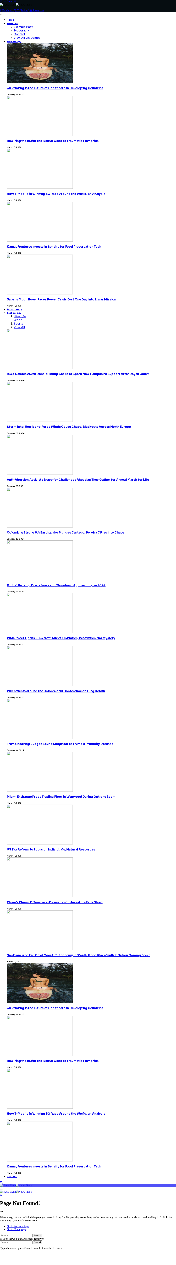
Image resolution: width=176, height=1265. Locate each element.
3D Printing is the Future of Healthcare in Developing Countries (55, 88)
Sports (18, 323)
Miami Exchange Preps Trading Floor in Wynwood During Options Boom (61, 797)
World (18, 320)
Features (12, 23)
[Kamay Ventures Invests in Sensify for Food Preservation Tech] (40, 1212)
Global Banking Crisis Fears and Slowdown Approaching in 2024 (56, 585)
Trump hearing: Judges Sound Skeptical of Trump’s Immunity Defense (60, 744)
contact (12, 1176)
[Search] (1, 1182)
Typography (22, 30)
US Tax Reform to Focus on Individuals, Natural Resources (51, 849)
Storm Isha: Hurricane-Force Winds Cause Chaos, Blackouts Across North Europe (69, 427)
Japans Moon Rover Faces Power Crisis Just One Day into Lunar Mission (61, 299)
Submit (37, 1242)
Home (10, 20)
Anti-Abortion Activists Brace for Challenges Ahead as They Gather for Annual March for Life (78, 480)
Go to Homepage (16, 1229)
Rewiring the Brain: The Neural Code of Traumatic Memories (52, 141)
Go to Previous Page (18, 1226)
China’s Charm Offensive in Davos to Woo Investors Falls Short (55, 902)
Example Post (23, 27)
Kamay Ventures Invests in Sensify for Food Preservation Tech (54, 247)
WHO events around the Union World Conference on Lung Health (56, 691)
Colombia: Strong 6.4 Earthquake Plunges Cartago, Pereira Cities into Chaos (65, 532)
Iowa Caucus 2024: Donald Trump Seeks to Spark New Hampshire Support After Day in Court (77, 374)
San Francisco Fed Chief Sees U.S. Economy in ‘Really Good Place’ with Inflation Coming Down (78, 955)
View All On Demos (27, 38)
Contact (19, 34)
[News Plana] (16, 1185)
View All (19, 327)
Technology (14, 41)
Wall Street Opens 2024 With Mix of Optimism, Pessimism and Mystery (61, 638)
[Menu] (1, 14)
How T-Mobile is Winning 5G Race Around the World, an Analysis (56, 194)
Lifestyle (20, 316)
